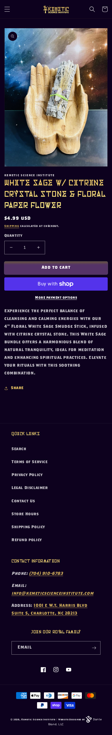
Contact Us (23, 501)
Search (18, 449)
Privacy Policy (27, 475)
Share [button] (17, 388)
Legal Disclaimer (29, 488)
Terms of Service (29, 462)
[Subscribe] (94, 648)
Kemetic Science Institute (38, 720)
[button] (7, 9)
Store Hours (25, 514)
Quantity (13, 236)
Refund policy (26, 540)
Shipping (11, 226)
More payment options (56, 297)
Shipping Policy (28, 527)
